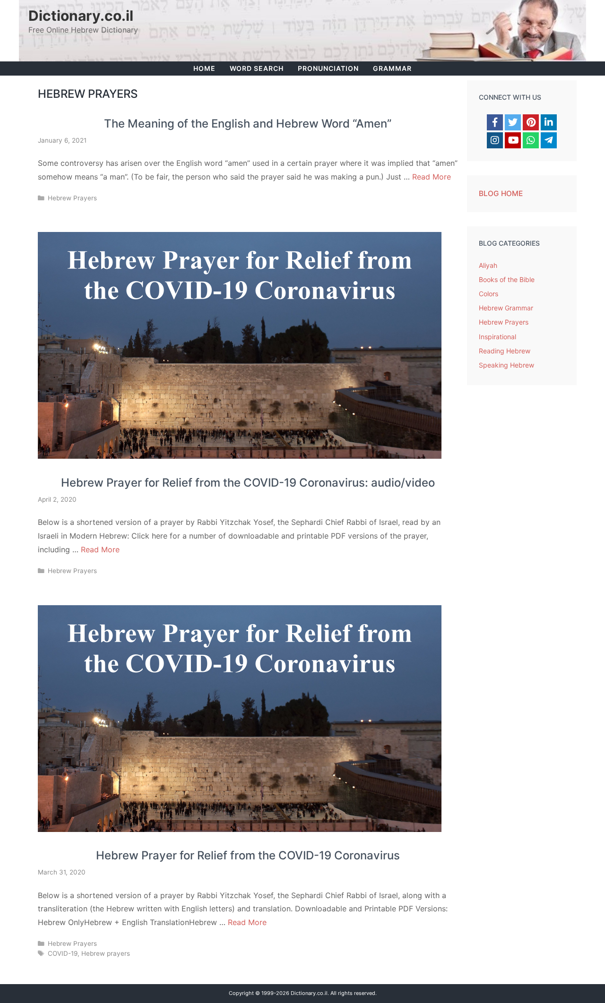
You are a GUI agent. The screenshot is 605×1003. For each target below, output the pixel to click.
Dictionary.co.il (80, 15)
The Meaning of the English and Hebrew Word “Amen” (247, 123)
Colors (488, 294)
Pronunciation (328, 68)
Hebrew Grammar (506, 308)
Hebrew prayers (105, 953)
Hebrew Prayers (72, 198)
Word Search (257, 68)
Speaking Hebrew (506, 365)
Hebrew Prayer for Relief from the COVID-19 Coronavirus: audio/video (248, 482)
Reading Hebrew (504, 351)
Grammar (392, 68)
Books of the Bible (507, 279)
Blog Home (501, 193)
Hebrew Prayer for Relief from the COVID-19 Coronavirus (248, 855)
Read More (431, 176)
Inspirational (497, 337)
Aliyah (488, 265)
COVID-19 (63, 953)
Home (204, 68)
